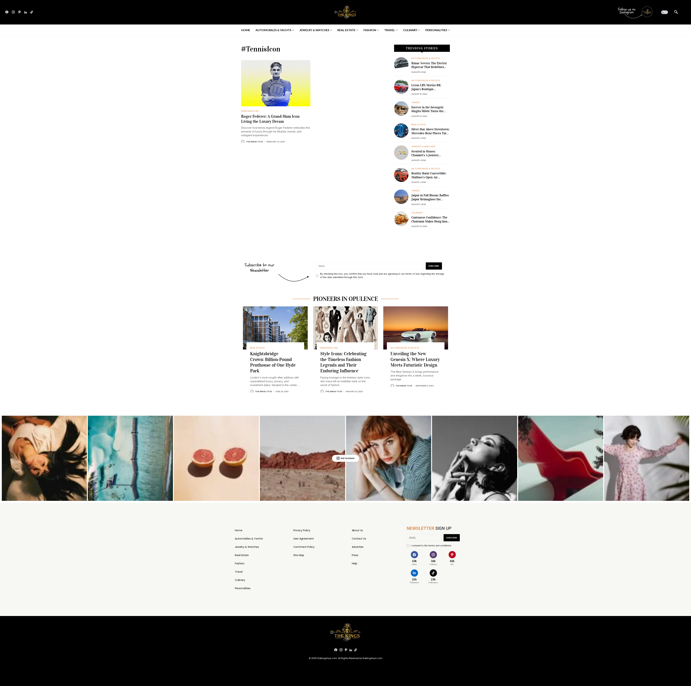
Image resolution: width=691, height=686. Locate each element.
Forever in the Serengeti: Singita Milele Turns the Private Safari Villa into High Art (430, 113)
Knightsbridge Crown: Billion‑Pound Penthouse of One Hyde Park (273, 362)
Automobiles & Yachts (249, 538)
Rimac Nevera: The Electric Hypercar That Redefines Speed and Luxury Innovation (429, 69)
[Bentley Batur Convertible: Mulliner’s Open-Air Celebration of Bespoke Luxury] (401, 175)
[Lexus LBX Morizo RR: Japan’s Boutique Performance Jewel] (401, 86)
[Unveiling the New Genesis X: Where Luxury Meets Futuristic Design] (415, 327)
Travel (239, 572)
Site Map (298, 555)
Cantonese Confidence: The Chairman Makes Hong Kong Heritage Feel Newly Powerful (430, 223)
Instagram (347, 458)
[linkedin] (25, 12)
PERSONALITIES (250, 111)
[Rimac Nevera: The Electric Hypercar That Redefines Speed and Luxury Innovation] (401, 64)
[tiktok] (31, 12)
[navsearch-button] (676, 12)
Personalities (242, 588)
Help (354, 563)
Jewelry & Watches (247, 547)
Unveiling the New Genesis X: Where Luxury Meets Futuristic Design (415, 359)
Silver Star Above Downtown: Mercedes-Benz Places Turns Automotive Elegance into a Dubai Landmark (430, 135)
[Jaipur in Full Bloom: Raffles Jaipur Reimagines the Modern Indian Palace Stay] (401, 196)
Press (355, 555)
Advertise (357, 547)
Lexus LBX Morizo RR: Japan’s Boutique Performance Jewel (426, 89)
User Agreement (303, 538)
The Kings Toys (254, 142)
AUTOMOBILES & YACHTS (425, 58)
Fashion (239, 563)
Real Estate (242, 555)
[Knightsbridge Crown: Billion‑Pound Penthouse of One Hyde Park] (275, 327)
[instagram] (13, 12)
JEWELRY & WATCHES (423, 146)
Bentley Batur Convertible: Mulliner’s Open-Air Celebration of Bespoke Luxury (428, 179)
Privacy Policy (301, 530)
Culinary (240, 580)
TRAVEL (415, 102)
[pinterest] (19, 12)
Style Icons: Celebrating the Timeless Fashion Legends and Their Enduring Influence (343, 362)
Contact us (359, 538)
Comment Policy (304, 547)
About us (357, 530)
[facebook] (6, 12)
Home (238, 530)
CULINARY (417, 213)
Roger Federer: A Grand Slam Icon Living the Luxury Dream (270, 119)
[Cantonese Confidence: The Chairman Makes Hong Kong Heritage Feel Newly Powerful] (401, 219)
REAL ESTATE (418, 124)
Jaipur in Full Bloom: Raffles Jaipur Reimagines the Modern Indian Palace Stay (430, 199)
